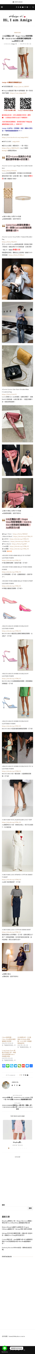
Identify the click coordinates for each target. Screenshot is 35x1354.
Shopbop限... (17, 1142)
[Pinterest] (20, 7)
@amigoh (5, 150)
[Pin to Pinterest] (25, 1075)
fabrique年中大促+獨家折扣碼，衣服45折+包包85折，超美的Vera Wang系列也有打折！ (17, 1234)
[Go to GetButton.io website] (5, 1352)
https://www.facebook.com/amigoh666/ (15, 137)
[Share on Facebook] (23, 1075)
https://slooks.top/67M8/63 (11, 771)
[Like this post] (21, 1075)
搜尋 (3, 1205)
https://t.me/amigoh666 (18, 93)
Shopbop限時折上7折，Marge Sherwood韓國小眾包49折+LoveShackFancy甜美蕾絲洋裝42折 (17, 1222)
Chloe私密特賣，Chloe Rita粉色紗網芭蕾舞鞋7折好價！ (9, 1039)
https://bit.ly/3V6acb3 (9, 171)
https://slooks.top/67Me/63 (19, 549)
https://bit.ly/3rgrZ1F (19, 544)
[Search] (33, 7)
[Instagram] (18, 7)
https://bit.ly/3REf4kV (20, 534)
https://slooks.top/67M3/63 (11, 586)
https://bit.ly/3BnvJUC (9, 242)
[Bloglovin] (25, 7)
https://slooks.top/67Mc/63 (11, 822)
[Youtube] (22, 7)
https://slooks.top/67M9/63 (19, 539)
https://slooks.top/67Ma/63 (20, 541)
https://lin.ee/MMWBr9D (10, 148)
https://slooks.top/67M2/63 (11, 572)
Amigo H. (14, 44)
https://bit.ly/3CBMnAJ (16, 255)
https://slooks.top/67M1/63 (11, 560)
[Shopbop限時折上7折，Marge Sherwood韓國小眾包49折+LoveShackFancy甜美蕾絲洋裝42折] (17, 1130)
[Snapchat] (27, 7)
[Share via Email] (27, 1075)
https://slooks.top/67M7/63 (11, 726)
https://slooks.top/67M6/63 (11, 678)
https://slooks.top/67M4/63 (22, 536)
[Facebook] (16, 7)
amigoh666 (16, 141)
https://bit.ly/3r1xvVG (9, 394)
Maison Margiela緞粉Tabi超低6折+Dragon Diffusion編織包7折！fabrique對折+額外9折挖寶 (17, 1228)
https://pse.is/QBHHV (21, 86)
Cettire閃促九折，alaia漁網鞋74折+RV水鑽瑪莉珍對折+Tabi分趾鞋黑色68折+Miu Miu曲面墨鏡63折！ (17, 1241)
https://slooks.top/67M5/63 (11, 631)
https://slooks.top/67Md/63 (11, 879)
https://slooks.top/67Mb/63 (19, 546)
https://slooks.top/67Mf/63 (11, 932)
